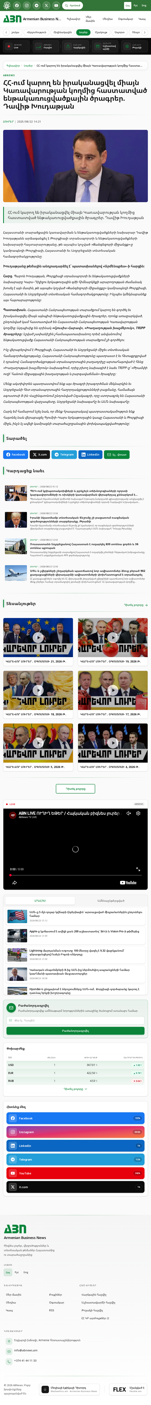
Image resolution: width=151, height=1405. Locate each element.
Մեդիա (108, 19)
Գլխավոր (73, 19)
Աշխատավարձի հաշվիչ (98, 1302)
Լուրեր (83, 32)
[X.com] (46, 5)
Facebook (18, 454)
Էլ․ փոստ (119, 454)
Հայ (128, 5)
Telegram (67, 454)
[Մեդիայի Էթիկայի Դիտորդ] (7, 5)
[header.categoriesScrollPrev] (6, 32)
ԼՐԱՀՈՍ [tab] (40, 900)
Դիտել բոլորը (73, 1089)
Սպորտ (120, 32)
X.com (42, 454)
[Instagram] (27, 5)
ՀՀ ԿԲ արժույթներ (93, 1318)
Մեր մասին (90, 19)
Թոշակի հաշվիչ (92, 1310)
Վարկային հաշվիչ (94, 1294)
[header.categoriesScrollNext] (145, 32)
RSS (51, 1310)
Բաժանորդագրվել (75, 1031)
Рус (136, 5)
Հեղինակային (63, 32)
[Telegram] (37, 5)
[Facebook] (17, 5)
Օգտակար (125, 19)
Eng (144, 5)
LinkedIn (93, 454)
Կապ (142, 19)
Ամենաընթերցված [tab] (111, 900)
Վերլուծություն (36, 32)
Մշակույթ (101, 32)
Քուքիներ (55, 1294)
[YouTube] (56, 5)
